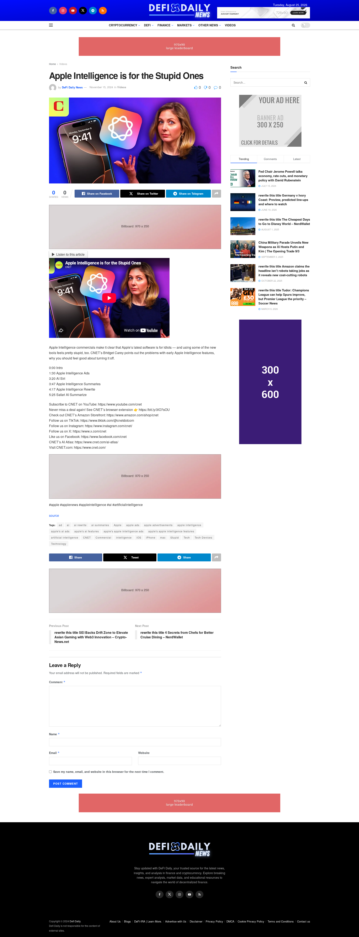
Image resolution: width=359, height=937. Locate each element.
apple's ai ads (60, 531)
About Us (115, 921)
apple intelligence (189, 525)
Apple (118, 525)
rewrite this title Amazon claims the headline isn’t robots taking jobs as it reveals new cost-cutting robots (284, 270)
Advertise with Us (175, 921)
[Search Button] (306, 82)
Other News (208, 25)
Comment (57, 682)
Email (54, 753)
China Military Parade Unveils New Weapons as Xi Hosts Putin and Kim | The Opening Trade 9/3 (283, 246)
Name (54, 734)
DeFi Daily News (72, 87)
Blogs (127, 921)
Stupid (174, 537)
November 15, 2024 (101, 87)
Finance (163, 25)
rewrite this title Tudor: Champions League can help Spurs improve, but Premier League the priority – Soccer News (283, 296)
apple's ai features (86, 531)
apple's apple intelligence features (171, 531)
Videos (230, 25)
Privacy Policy (214, 921)
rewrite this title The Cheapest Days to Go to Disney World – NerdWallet (284, 221)
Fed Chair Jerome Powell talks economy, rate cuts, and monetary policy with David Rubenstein (282, 175)
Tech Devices (203, 537)
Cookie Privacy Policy (251, 921)
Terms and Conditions (281, 921)
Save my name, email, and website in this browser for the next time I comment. (108, 772)
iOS (138, 537)
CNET (87, 537)
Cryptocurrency (123, 25)
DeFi (147, 25)
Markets (184, 25)
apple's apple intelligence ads (124, 531)
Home (52, 64)
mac (163, 537)
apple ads (132, 525)
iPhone (150, 537)
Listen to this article (70, 254)
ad (60, 525)
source (54, 515)
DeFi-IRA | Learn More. (148, 921)
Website (144, 753)
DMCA (230, 921)
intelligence (124, 537)
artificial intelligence (64, 537)
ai (68, 525)
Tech (187, 537)
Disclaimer (196, 921)
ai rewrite (80, 525)
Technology (58, 543)
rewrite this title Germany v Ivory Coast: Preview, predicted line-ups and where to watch (283, 199)
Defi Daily (75, 921)
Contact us (303, 921)
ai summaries (100, 525)
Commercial (103, 537)
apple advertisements (158, 525)
